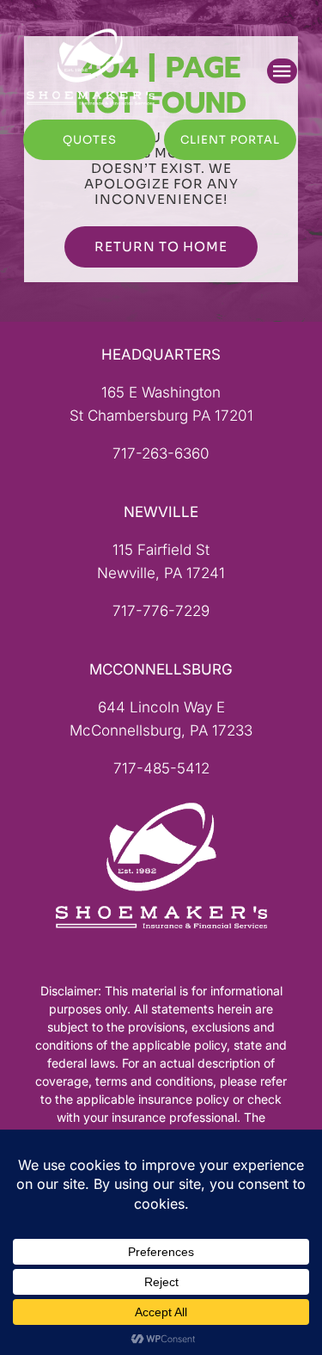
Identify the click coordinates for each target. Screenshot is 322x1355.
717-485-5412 (161, 768)
